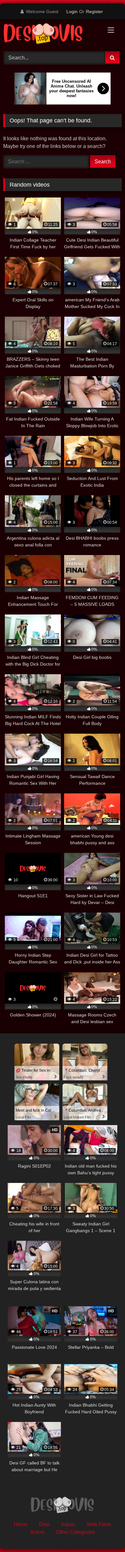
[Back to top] (105, 1533)
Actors (37, 1532)
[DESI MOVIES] (51, 34)
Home (21, 1524)
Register (94, 11)
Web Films (99, 1524)
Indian (68, 1524)
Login (72, 11)
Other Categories (75, 1532)
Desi (44, 1524)
